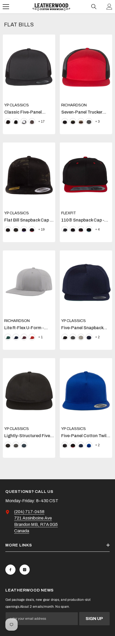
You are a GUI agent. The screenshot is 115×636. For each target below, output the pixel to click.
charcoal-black (89, 121)
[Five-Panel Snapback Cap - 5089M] (86, 283)
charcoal (16, 445)
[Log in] (109, 7)
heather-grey (81, 337)
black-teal (89, 229)
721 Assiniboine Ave (33, 518)
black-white (16, 121)
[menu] (6, 6)
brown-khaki (81, 121)
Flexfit (68, 213)
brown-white (32, 121)
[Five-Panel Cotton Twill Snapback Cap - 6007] (86, 390)
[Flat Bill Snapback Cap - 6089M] (29, 175)
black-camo (16, 229)
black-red (32, 229)
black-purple (24, 229)
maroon (24, 337)
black (8, 121)
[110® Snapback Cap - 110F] (86, 175)
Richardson (74, 105)
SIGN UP (94, 618)
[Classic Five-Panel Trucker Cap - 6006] (29, 67)
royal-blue (89, 445)
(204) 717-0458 (29, 511)
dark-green (8, 337)
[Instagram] (25, 570)
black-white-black (24, 121)
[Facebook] (10, 570)
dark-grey (73, 337)
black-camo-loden (73, 121)
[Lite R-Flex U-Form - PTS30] (29, 283)
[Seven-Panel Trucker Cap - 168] (86, 67)
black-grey (73, 229)
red (32, 337)
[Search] (94, 6)
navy (16, 337)
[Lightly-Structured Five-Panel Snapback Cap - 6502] (29, 390)
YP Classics (16, 105)
